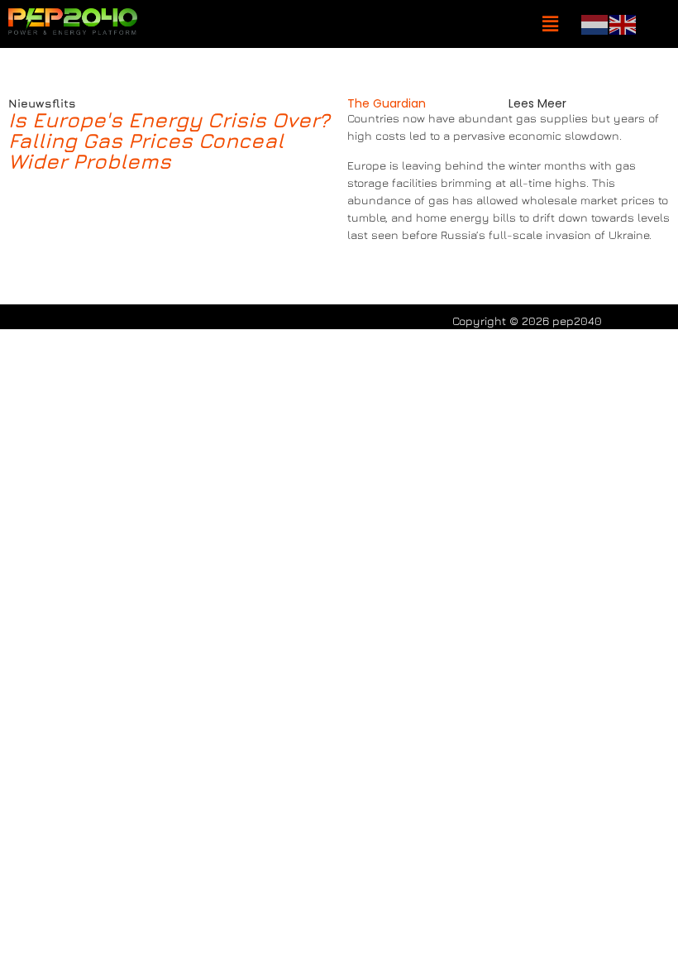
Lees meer (537, 103)
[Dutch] (595, 23)
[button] (550, 24)
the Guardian (386, 103)
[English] (623, 23)
